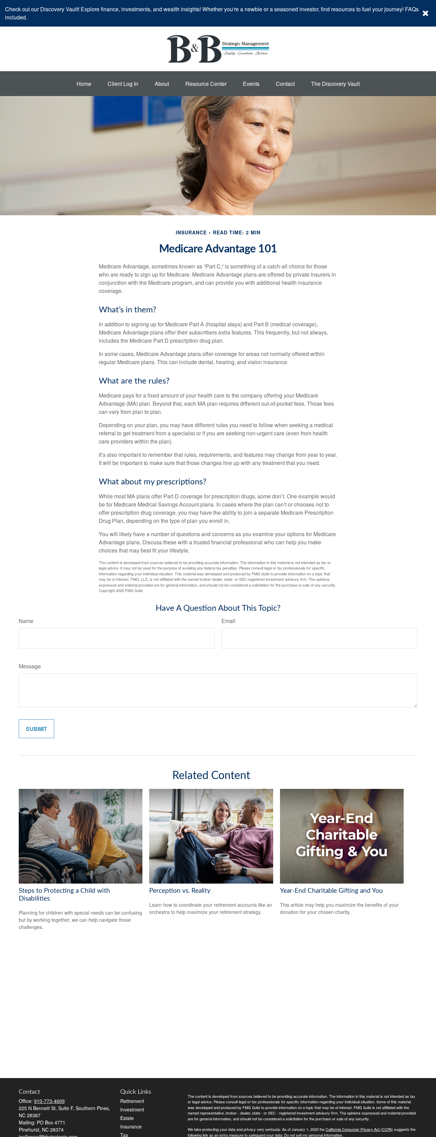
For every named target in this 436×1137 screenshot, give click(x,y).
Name (26, 621)
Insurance (131, 1126)
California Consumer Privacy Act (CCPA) (359, 1129)
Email (228, 621)
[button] (83, 83)
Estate (127, 1118)
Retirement (132, 1100)
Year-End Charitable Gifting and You (331, 891)
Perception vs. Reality (180, 891)
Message (30, 666)
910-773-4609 (49, 1100)
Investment (132, 1109)
